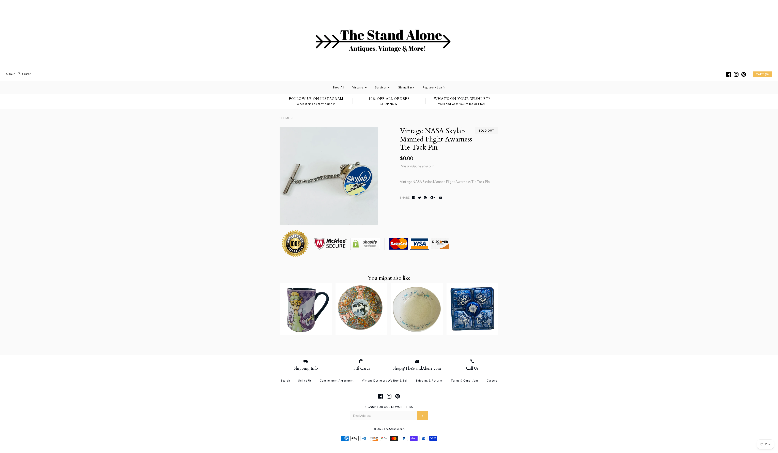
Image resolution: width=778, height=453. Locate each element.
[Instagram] (736, 74)
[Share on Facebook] (413, 197)
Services (382, 87)
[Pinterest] (743, 74)
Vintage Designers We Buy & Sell (385, 380)
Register (428, 87)
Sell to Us (305, 380)
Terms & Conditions (465, 380)
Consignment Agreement (337, 380)
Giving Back (406, 87)
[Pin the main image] (425, 197)
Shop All (338, 87)
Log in (441, 87)
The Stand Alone (394, 429)
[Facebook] (728, 74)
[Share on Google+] (432, 197)
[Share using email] (440, 197)
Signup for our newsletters (389, 406)
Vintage (359, 87)
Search (285, 380)
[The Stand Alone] (389, 7)
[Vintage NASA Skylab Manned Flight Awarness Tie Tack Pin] (329, 130)
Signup (11, 73)
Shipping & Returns (429, 380)
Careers (492, 380)
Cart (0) (762, 74)
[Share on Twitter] (419, 197)
